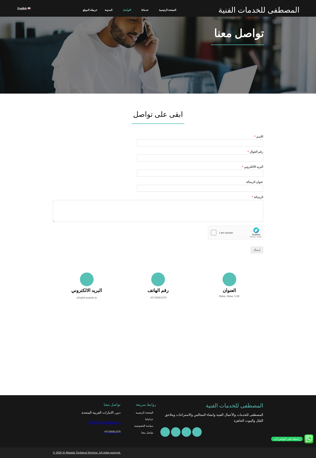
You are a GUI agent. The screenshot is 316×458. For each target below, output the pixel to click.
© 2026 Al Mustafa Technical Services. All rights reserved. (87, 452)
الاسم (258, 136)
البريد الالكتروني (252, 166)
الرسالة (257, 197)
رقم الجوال (255, 151)
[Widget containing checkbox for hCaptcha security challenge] (235, 233)
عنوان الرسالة (254, 181)
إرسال (256, 250)
